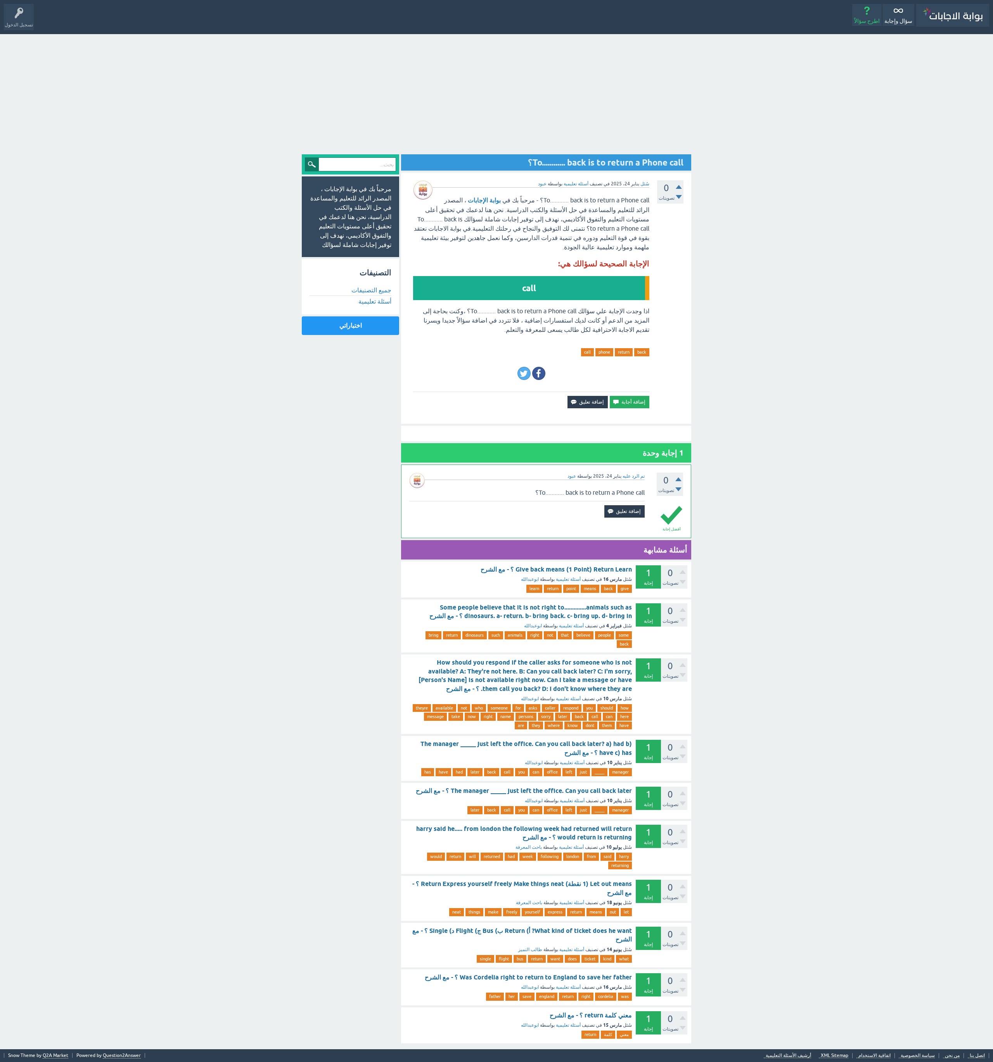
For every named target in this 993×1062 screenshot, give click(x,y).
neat (456, 912)
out (613, 912)
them (607, 725)
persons (526, 716)
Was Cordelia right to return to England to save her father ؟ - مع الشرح (528, 977)
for (518, 708)
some (624, 635)
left (569, 772)
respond (570, 708)
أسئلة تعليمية (576, 183)
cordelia (605, 996)
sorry (545, 716)
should (606, 708)
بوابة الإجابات (484, 200)
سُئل (644, 183)
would (436, 856)
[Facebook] (538, 373)
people (604, 635)
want (555, 959)
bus (520, 959)
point (571, 588)
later (562, 716)
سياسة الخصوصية (918, 1055)
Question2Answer (122, 1055)
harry (624, 856)
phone (604, 352)
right (534, 635)
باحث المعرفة (529, 847)
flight (504, 959)
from (591, 856)
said (607, 856)
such (495, 635)
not (550, 635)
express (555, 912)
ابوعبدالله (530, 579)
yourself (532, 912)
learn (534, 588)
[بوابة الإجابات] (952, 15)
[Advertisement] (496, 92)
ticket (590, 959)
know (572, 725)
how (625, 708)
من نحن (952, 1055)
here (624, 716)
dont (590, 725)
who (479, 708)
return (624, 352)
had (459, 772)
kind (607, 959)
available (444, 708)
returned (492, 856)
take (456, 716)
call (587, 352)
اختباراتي (350, 325)
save (526, 996)
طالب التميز (530, 949)
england (546, 996)
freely (511, 912)
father (495, 996)
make (493, 912)
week (527, 856)
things (474, 912)
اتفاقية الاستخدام (874, 1055)
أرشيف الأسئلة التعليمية (788, 1055)
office (552, 772)
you (589, 708)
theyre (422, 708)
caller (550, 708)
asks (533, 708)
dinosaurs (474, 635)
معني (624, 1034)
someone (499, 708)
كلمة (608, 1034)
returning (620, 865)
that (565, 635)
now (472, 716)
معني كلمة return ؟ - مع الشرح (591, 1015)
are (521, 725)
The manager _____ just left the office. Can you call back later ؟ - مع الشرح (524, 790)
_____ (599, 772)
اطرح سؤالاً (867, 21)
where (554, 725)
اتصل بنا (977, 1055)
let (626, 912)
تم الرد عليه (634, 476)
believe (583, 635)
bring (433, 635)
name (505, 716)
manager (620, 772)
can (609, 716)
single (485, 959)
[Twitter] (524, 373)
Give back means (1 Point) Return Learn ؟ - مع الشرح (556, 569)
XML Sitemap (834, 1055)
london (572, 856)
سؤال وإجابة (898, 21)
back (641, 352)
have (624, 725)
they (536, 725)
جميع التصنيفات (371, 290)
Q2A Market (55, 1055)
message (435, 716)
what (624, 959)
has (427, 772)
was (625, 996)
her (512, 996)
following (550, 856)
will (472, 856)
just (583, 772)
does (572, 959)
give (625, 588)
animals (515, 635)
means (590, 588)
